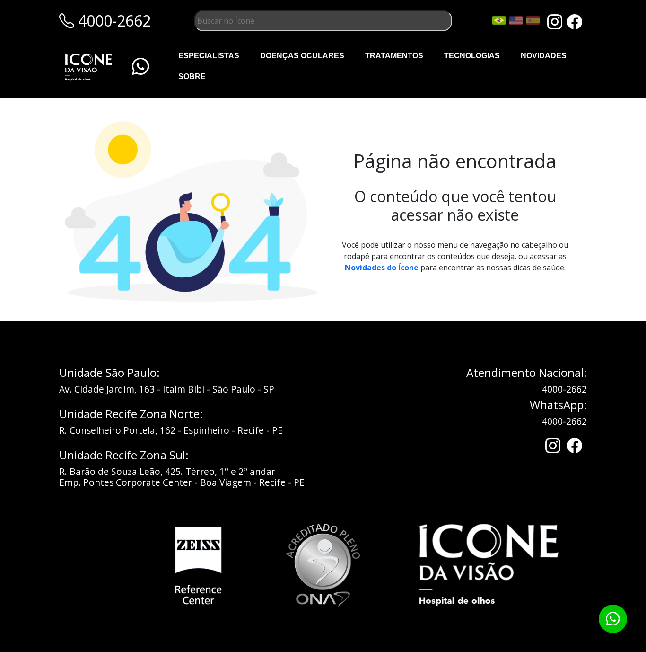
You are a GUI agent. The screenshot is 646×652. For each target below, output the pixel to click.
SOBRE (192, 76)
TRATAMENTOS (394, 56)
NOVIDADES (544, 56)
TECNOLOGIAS (472, 56)
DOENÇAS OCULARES (302, 56)
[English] (516, 20)
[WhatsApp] (140, 66)
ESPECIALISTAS (208, 56)
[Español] (533, 20)
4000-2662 (564, 389)
